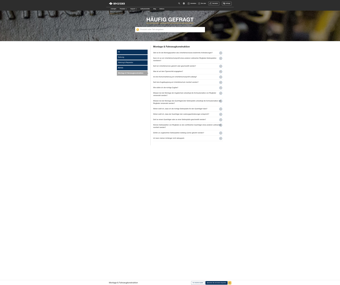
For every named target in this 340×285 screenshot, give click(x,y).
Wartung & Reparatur (125, 62)
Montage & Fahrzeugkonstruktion (130, 73)
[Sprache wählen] (184, 3)
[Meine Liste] (229, 282)
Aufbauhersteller (145, 9)
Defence (161, 9)
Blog (154, 9)
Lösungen (113, 9)
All (119, 52)
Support (132, 9)
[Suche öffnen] (179, 3)
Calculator (215, 3)
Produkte (122, 9)
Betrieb (120, 68)
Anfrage (228, 3)
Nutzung (121, 57)
